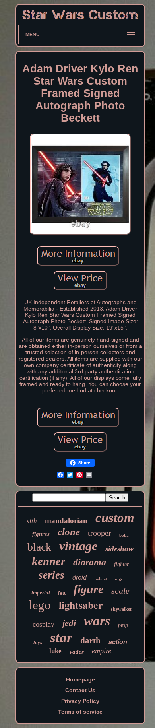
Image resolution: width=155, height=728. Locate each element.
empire (101, 651)
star (61, 637)
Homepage (80, 679)
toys (37, 642)
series (51, 575)
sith (32, 521)
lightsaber (81, 604)
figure (88, 589)
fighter (121, 564)
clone (69, 531)
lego (40, 605)
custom (114, 518)
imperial (40, 593)
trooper (99, 532)
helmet (101, 579)
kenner (48, 561)
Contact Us (80, 690)
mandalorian (66, 520)
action (117, 642)
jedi (69, 623)
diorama (89, 562)
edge (118, 579)
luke (55, 651)
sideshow (119, 549)
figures (41, 534)
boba (124, 535)
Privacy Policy (80, 701)
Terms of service (80, 712)
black (39, 547)
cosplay (43, 624)
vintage (78, 546)
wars (97, 620)
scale (120, 591)
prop (123, 625)
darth (90, 640)
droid (79, 577)
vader (77, 651)
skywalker (121, 609)
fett (62, 593)
